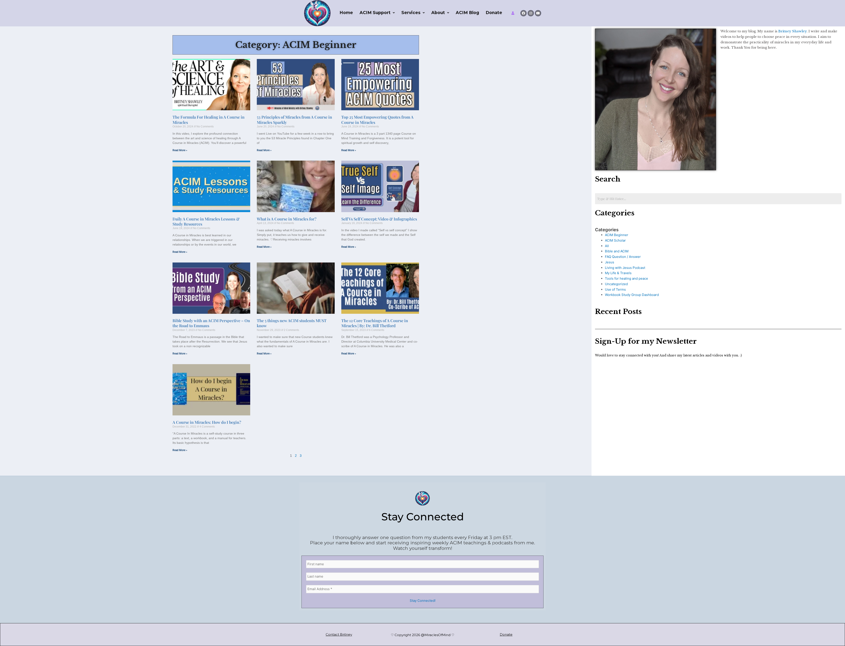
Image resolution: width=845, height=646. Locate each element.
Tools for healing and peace (626, 278)
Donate (494, 13)
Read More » (180, 150)
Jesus (609, 262)
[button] (377, 13)
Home (346, 13)
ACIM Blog (467, 13)
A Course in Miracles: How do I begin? (207, 422)
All (607, 246)
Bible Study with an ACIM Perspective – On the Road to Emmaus (211, 323)
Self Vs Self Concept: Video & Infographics (379, 219)
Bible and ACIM (616, 251)
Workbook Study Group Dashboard (632, 295)
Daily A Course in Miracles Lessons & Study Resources (206, 221)
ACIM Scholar (615, 240)
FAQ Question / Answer (623, 257)
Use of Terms (615, 289)
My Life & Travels (618, 273)
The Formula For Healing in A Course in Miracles (208, 119)
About (438, 13)
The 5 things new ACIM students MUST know (292, 323)
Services (411, 13)
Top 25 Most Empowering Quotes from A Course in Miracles (377, 119)
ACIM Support (375, 13)
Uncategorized (616, 284)
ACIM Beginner (616, 235)
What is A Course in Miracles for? (286, 219)
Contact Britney (339, 634)
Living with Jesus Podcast (625, 268)
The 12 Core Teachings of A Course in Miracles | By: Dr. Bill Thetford (374, 323)
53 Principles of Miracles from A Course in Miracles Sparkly (294, 119)
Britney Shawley (792, 31)
